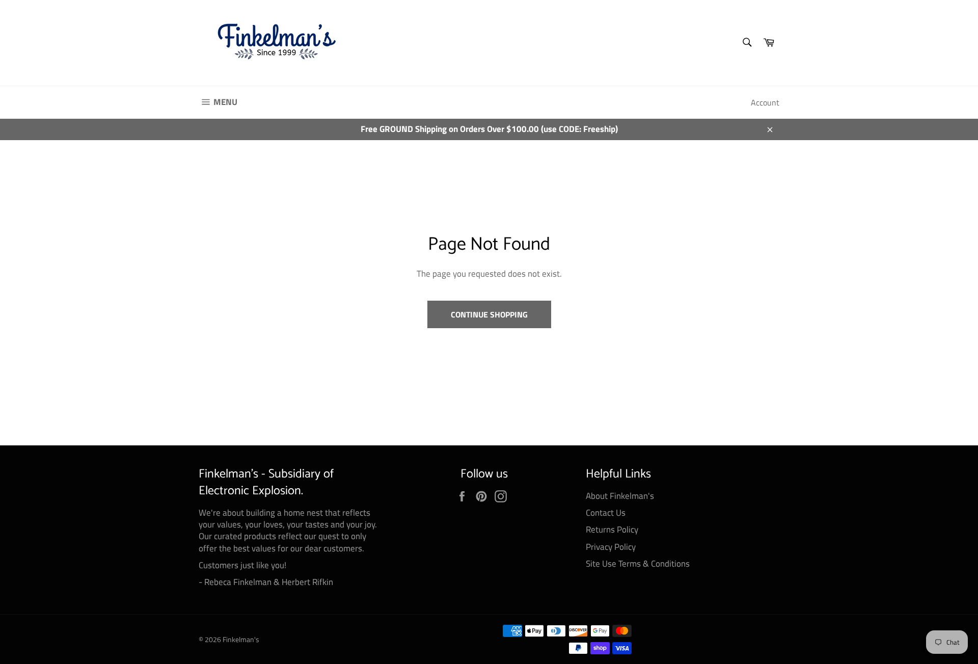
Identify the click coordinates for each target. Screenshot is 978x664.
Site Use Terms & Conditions (638, 563)
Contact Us (606, 512)
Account (765, 102)
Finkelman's (241, 639)
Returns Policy (612, 529)
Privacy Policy (611, 546)
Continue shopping (489, 314)
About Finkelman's (620, 495)
